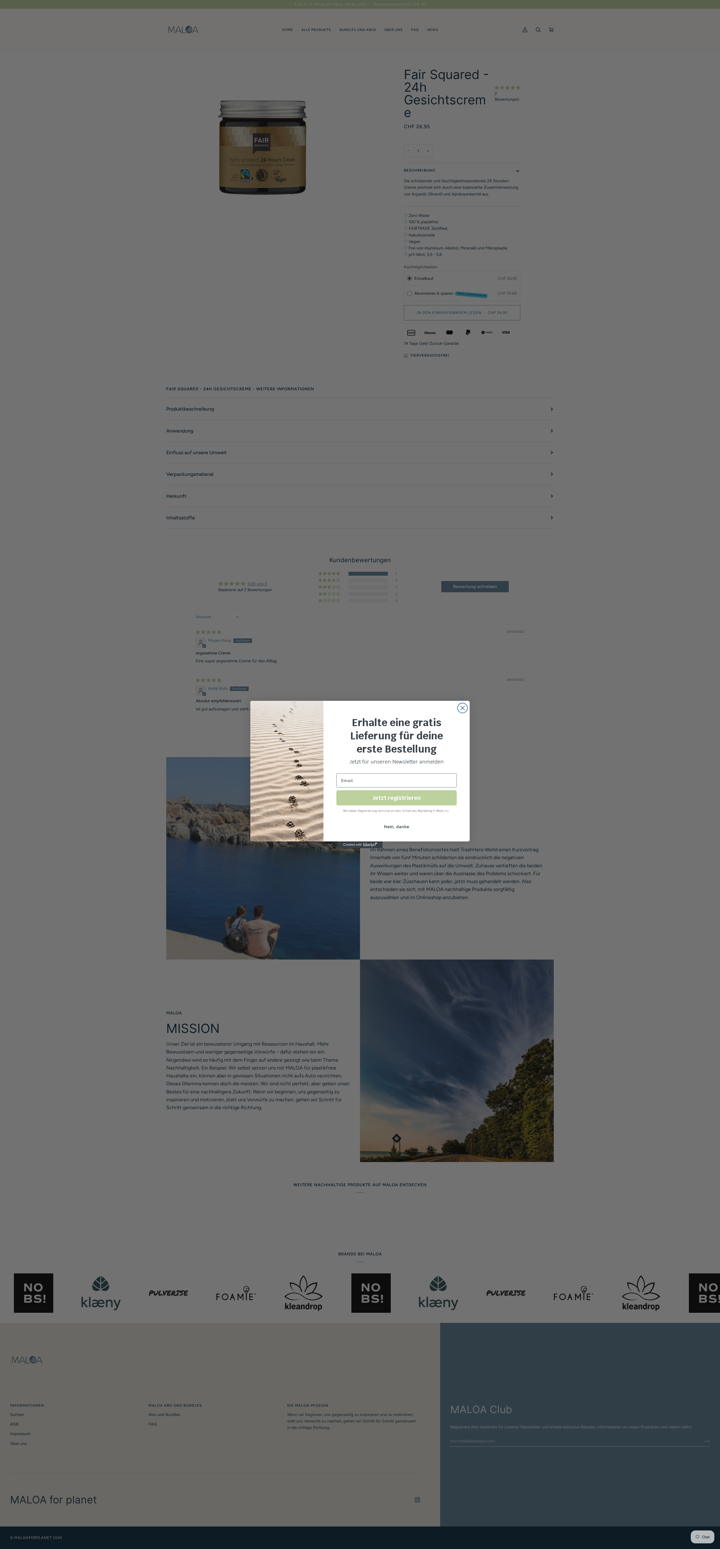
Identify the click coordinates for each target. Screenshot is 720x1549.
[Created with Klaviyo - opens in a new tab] (360, 844)
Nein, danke (396, 826)
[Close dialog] (462, 708)
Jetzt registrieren (396, 797)
